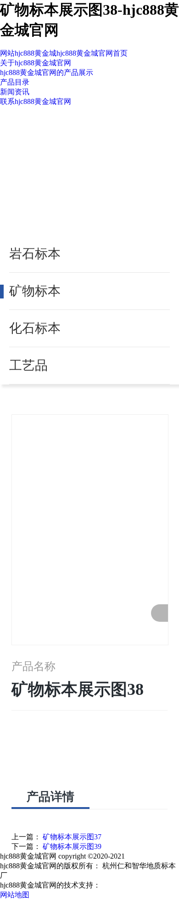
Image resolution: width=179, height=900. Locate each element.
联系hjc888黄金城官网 (35, 101)
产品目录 (14, 82)
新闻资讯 (14, 92)
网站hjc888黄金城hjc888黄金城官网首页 (64, 53)
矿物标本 (35, 291)
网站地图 (14, 895)
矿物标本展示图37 (72, 837)
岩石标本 (35, 253)
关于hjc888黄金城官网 (35, 63)
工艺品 (28, 365)
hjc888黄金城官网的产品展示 (46, 72)
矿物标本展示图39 (72, 846)
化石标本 (35, 328)
